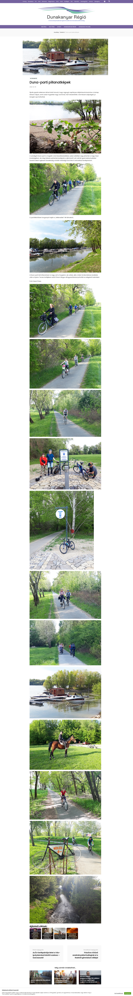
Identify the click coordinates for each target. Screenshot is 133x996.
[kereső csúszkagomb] (109, 1)
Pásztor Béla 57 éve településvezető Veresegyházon (62, 980)
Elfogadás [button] (127, 993)
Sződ (61, 1)
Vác (72, 1)
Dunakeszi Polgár (85, 27)
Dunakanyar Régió (66, 17)
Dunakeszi (30, 1)
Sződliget (66, 1)
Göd (39, 1)
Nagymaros (51, 1)
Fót (36, 1)
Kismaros (44, 1)
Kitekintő (33, 78)
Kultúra (52, 27)
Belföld (43, 27)
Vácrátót (76, 1)
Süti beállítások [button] (118, 993)
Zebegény (97, 1)
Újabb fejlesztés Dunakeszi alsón (40, 981)
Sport (59, 27)
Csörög (24, 1)
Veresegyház (84, 1)
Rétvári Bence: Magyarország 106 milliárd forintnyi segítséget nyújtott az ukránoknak (89, 979)
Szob (57, 1)
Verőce (91, 1)
